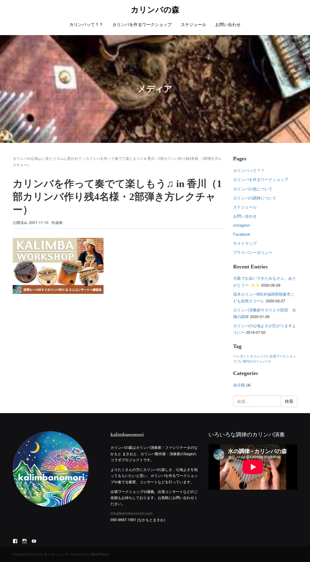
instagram (241, 225)
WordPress (100, 554)
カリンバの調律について (254, 198)
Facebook (241, 234)
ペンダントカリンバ (250, 356)
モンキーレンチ (56, 554)
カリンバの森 (155, 9)
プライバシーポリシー (252, 252)
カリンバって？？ (86, 24)
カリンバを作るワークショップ (142, 24)
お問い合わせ (228, 24)
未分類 (239, 385)
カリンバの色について (252, 189)
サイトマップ (245, 243)
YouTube (33, 540)
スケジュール (193, 24)
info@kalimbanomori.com (131, 513)
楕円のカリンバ (257, 361)
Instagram (24, 540)
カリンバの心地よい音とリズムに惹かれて (47, 158)
